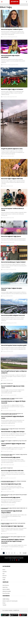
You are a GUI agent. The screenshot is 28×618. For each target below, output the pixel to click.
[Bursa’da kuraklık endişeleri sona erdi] (14, 313)
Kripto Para (5, 587)
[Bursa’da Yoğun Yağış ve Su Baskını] (14, 87)
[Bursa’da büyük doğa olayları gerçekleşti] (14, 53)
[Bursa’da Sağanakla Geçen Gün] (14, 481)
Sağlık (4, 579)
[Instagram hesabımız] (14, 560)
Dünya (4, 577)
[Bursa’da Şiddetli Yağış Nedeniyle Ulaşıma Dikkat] (14, 508)
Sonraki (24, 553)
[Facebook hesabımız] (10, 560)
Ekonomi (4, 575)
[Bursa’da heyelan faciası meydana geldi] (14, 343)
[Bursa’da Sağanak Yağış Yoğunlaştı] (14, 524)
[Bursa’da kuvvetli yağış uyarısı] (14, 455)
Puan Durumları (6, 593)
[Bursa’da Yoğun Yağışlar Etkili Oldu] (14, 176)
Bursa (4, 569)
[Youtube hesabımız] (16, 560)
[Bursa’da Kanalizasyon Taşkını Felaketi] (14, 259)
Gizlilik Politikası (6, 599)
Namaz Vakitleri (6, 589)
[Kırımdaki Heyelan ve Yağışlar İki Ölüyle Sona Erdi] (14, 399)
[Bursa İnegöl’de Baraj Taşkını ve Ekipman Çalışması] (14, 368)
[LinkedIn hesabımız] (18, 560)
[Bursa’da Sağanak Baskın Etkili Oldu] (7, 468)
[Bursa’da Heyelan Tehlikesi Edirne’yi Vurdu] (14, 206)
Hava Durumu (6, 585)
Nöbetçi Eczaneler (7, 591)
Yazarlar (4, 605)
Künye (4, 603)
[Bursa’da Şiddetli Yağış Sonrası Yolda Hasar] (7, 383)
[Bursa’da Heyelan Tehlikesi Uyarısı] (14, 27)
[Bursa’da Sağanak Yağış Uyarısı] (14, 234)
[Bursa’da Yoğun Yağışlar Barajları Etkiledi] (14, 286)
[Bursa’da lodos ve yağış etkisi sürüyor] (14, 429)
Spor (4, 573)
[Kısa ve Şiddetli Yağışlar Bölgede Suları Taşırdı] (14, 441)
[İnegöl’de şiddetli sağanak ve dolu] (14, 146)
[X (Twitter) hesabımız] (12, 560)
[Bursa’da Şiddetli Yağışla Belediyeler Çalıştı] (14, 414)
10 (20, 553)
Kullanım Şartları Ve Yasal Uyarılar (10, 601)
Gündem (5, 571)
